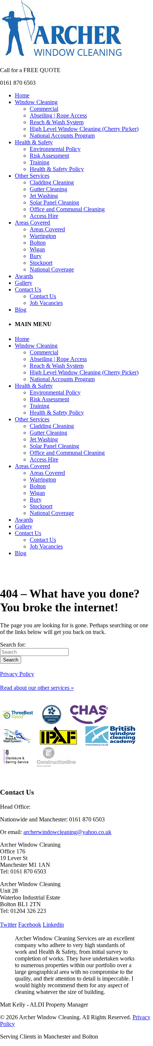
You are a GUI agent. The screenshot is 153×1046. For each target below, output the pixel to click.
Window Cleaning (36, 102)
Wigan (37, 249)
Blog (20, 309)
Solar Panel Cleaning (54, 202)
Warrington (43, 236)
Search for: (13, 644)
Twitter (8, 924)
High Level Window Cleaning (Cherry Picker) (84, 129)
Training (39, 162)
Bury (36, 256)
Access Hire (44, 216)
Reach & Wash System (57, 122)
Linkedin (53, 924)
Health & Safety (34, 142)
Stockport (41, 263)
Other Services (32, 176)
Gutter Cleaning (48, 189)
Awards (24, 276)
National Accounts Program (62, 135)
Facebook (29, 924)
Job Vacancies (46, 303)
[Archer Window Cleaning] (62, 57)
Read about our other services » (37, 688)
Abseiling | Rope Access (58, 115)
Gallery (23, 283)
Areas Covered (32, 222)
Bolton (38, 242)
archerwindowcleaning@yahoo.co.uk (67, 832)
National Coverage (52, 269)
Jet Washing (44, 196)
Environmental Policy (55, 149)
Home (22, 95)
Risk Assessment (49, 155)
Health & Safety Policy (57, 169)
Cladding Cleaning (52, 182)
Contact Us (28, 289)
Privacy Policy (17, 674)
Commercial (44, 109)
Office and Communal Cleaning (67, 209)
